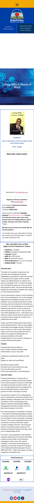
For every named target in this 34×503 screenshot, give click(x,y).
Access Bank (18, 202)
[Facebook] (11, 498)
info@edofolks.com (16, 215)
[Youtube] (15, 498)
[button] (17, 5)
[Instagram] (22, 498)
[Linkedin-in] (18, 498)
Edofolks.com (7, 490)
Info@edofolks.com (21, 192)
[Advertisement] (17, 51)
